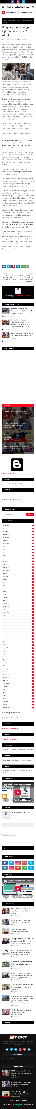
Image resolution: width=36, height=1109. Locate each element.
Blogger (18, 1106)
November (18, 525)
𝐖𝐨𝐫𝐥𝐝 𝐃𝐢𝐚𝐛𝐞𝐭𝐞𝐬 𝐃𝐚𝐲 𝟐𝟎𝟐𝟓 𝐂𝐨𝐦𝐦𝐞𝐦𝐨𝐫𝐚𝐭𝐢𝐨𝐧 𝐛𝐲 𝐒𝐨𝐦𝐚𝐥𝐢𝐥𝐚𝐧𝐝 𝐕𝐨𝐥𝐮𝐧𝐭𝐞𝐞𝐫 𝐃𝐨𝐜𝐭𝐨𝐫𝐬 (19, 13)
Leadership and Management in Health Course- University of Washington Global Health (21, 952)
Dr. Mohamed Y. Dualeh (10, 39)
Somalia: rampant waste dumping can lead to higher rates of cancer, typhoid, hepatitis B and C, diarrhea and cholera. (22, 999)
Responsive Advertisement (10, 728)
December (18, 534)
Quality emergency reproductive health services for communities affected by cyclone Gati (21, 975)
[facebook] (12, 1)
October (18, 540)
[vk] (5, 868)
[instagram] (18, 1)
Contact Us (25, 1101)
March (18, 558)
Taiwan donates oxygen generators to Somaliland (16, 436)
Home (5, 20)
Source (4, 258)
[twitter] (11, 863)
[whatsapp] (24, 868)
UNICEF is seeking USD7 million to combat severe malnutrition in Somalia (22, 336)
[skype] (23, 1)
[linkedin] (29, 1049)
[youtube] (24, 863)
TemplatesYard (19, 1104)
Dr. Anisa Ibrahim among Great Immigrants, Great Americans (14, 424)
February (18, 531)
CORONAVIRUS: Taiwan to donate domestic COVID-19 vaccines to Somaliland (22, 987)
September (18, 543)
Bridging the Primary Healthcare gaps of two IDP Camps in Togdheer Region (21, 1012)
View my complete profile (18, 815)
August (18, 579)
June (18, 549)
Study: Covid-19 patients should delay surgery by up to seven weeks (21, 964)
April (18, 555)
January (18, 564)
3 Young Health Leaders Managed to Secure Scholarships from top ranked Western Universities (16, 448)
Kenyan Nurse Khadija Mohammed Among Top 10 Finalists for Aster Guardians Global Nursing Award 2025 (20, 323)
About (17, 1101)
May (18, 528)
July (18, 546)
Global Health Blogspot (18, 7)
